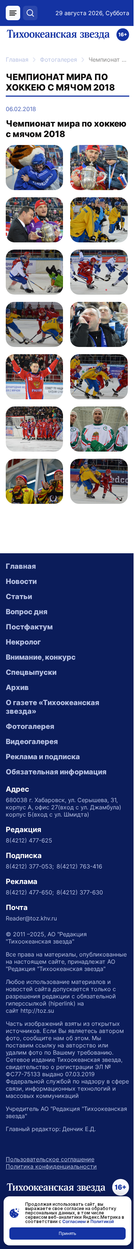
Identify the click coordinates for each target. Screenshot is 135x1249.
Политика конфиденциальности (51, 1166)
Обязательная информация (56, 772)
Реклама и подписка (43, 756)
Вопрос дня (27, 611)
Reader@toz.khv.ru (31, 918)
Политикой (102, 1221)
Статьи (19, 596)
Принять (67, 1233)
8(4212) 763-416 (79, 866)
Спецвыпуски (31, 672)
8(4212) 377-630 (80, 892)
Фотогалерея (58, 59)
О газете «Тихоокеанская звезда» (52, 707)
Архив (17, 687)
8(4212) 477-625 (29, 840)
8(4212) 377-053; (30, 866)
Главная (17, 59)
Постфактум (29, 627)
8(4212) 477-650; (30, 892)
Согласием (74, 1221)
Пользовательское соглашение (50, 1159)
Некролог (23, 642)
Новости (21, 581)
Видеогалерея (32, 741)
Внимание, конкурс (41, 657)
